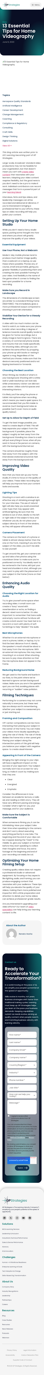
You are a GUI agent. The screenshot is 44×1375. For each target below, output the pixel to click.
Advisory (5, 1247)
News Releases (7, 1329)
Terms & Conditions (17, 1138)
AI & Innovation (7, 1251)
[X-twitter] (11, 1218)
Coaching (7, 118)
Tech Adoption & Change (11, 1271)
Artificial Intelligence (12, 105)
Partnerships (6, 1300)
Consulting (7, 127)
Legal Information (29, 1350)
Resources (6, 1324)
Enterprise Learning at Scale (12, 1267)
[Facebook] (30, 1218)
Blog (4, 22)
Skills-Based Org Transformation (14, 1275)
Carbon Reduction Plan (29, 1355)
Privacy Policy (12, 1350)
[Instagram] (17, 1218)
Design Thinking (9, 136)
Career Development (12, 110)
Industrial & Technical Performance (15, 1238)
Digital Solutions (9, 140)
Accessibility (10, 1355)
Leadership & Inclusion (10, 1234)
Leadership (6, 1296)
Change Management (13, 114)
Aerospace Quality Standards (16, 101)
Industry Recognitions (10, 1291)
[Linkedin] (4, 1218)
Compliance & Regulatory (14, 123)
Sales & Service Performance (12, 1242)
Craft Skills (7, 132)
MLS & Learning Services (10, 1229)
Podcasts (5, 1333)
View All (6, 145)
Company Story (8, 1287)
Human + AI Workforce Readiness (14, 1262)
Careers (5, 1304)
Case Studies (7, 1320)
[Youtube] (23, 1218)
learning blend (14, 192)
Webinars (5, 1338)
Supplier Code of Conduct (22, 1360)
